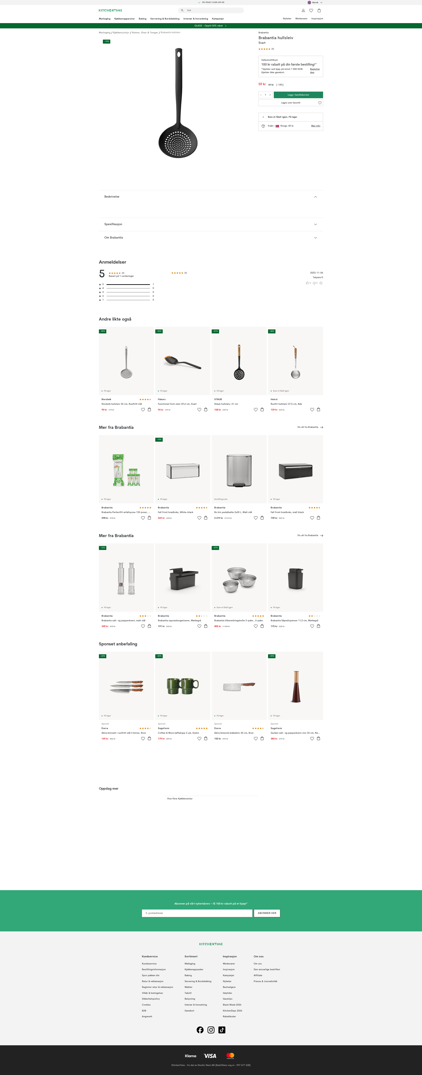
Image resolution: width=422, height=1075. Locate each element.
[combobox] (315, 2)
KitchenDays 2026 (232, 1011)
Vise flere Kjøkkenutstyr (180, 799)
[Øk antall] (270, 95)
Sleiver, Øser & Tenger (145, 32)
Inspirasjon (317, 18)
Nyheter (287, 18)
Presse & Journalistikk (265, 981)
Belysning (190, 999)
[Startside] (110, 10)
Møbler (188, 987)
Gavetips (227, 999)
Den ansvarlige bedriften (267, 970)
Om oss (258, 964)
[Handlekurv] (319, 10)
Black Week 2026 (232, 1005)
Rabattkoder (229, 1016)
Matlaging (104, 18)
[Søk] (182, 10)
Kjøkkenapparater (124, 18)
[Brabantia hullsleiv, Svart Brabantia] (178, 103)
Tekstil (188, 993)
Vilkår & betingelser (152, 993)
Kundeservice (149, 964)
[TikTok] (221, 1030)
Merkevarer (301, 18)
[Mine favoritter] (311, 10)
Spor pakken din (150, 975)
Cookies (146, 1005)
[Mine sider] (303, 10)
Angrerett (147, 1016)
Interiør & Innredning (195, 18)
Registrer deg (315, 71)
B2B (144, 1011)
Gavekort (189, 1011)
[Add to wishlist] (143, 409)
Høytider (227, 993)
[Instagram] (211, 1030)
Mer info (315, 126)
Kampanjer (218, 18)
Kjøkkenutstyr (121, 32)
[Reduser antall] (260, 95)
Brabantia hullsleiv (170, 32)
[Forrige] (110, 103)
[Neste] (246, 103)
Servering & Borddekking (165, 18)
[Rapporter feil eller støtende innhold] (321, 283)
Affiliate (258, 975)
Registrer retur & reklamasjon (157, 987)
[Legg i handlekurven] (149, 409)
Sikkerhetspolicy (151, 999)
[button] (266, 49)
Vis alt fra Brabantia (307, 427)
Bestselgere (229, 987)
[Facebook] (200, 1030)
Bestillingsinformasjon (154, 970)
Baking (142, 18)
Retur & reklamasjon (152, 981)
